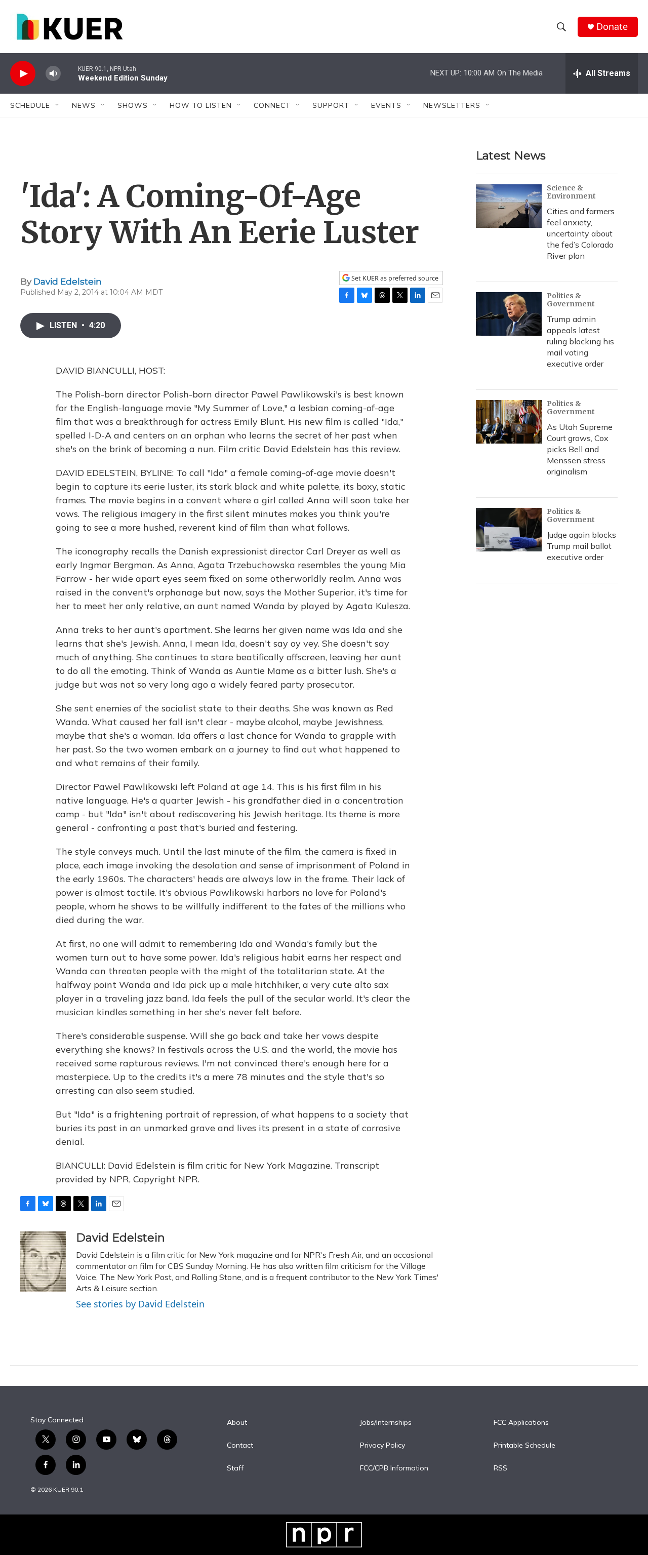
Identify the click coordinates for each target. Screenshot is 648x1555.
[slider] (69, 73)
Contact (240, 1446)
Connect (272, 105)
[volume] (53, 73)
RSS (500, 1468)
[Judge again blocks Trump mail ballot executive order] (509, 529)
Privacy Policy (382, 1446)
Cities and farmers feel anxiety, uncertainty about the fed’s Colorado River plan (581, 233)
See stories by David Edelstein (140, 1304)
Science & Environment (571, 192)
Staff (235, 1468)
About (237, 1423)
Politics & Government (571, 299)
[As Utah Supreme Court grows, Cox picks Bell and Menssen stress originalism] (509, 422)
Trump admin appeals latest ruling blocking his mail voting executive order (580, 341)
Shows (132, 105)
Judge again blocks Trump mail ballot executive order (581, 546)
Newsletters (451, 105)
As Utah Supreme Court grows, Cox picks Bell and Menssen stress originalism (580, 449)
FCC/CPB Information (394, 1468)
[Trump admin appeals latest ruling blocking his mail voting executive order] (509, 314)
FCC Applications (521, 1423)
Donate (612, 26)
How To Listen (201, 105)
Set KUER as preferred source (394, 278)
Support (330, 105)
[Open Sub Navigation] (58, 105)
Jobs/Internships (386, 1423)
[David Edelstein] (43, 1261)
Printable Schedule (524, 1446)
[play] (23, 73)
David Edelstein (67, 281)
